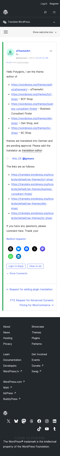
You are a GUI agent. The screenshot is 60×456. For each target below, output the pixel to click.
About (6, 326)
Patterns (37, 343)
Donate (38, 365)
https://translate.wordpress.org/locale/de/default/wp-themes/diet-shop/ (32, 203)
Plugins (36, 338)
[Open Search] (45, 12)
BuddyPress (12, 399)
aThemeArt (23, 50)
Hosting (7, 338)
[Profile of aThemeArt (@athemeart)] (10, 53)
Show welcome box (43, 32)
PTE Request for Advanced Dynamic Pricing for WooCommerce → (32, 303)
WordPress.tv (12, 371)
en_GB (45, 58)
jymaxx (28, 158)
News (6, 332)
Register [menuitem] (54, 3)
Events (36, 359)
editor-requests (16, 238)
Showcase (38, 326)
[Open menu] (55, 12)
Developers (9, 365)
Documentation (12, 359)
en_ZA (38, 58)
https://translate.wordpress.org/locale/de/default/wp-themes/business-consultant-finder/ (32, 189)
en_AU (9, 62)
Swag (36, 371)
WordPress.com (14, 381)
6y (17, 54)
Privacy (7, 343)
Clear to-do (35, 266)
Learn (6, 354)
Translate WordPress (19, 21)
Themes (36, 332)
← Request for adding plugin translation (29, 289)
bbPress (9, 393)
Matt (7, 387)
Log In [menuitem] (44, 3)
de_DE (17, 158)
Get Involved (39, 354)
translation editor (32, 150)
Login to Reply (16, 266)
